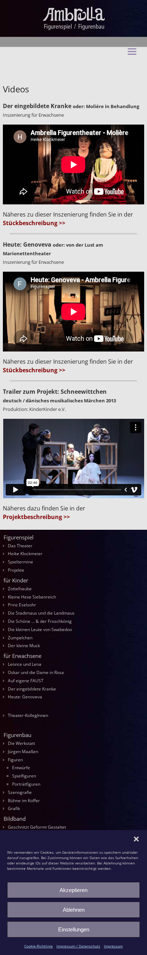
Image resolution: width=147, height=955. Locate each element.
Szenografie (20, 792)
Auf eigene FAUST (26, 681)
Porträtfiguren (26, 784)
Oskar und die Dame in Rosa (36, 672)
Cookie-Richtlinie (38, 946)
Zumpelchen (20, 638)
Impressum (113, 946)
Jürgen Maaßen (23, 751)
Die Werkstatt (21, 743)
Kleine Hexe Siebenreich (32, 597)
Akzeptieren (73, 890)
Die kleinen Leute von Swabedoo (40, 629)
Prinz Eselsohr (22, 605)
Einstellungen (73, 929)
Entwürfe (21, 768)
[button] (136, 839)
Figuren (15, 760)
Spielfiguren (24, 776)
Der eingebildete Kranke (32, 689)
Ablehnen (74, 910)
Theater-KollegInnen (28, 715)
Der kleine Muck (24, 646)
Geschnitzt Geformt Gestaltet (37, 827)
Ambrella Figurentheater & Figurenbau (68, 68)
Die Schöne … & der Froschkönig (40, 621)
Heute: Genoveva (25, 697)
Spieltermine (20, 562)
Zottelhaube (20, 589)
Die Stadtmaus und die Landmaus (41, 613)
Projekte (16, 570)
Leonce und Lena (24, 664)
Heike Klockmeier (25, 554)
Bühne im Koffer (24, 801)
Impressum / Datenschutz (78, 946)
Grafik (14, 808)
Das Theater (20, 546)
